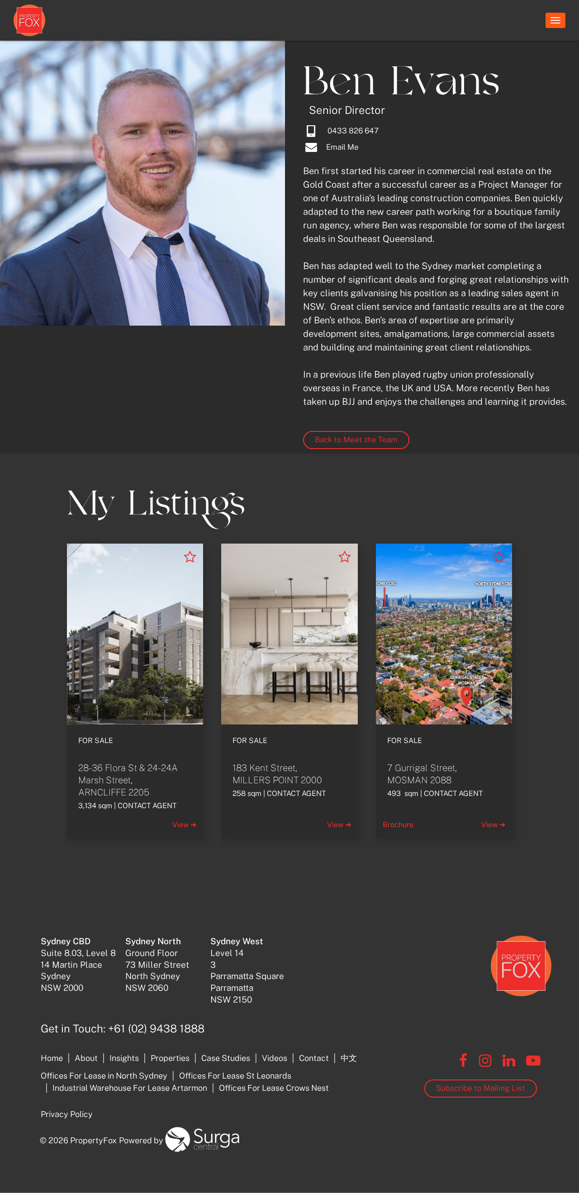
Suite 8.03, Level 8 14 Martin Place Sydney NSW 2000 (78, 964)
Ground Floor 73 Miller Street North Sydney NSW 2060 (157, 964)
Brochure (398, 824)
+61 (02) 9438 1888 (156, 1028)
